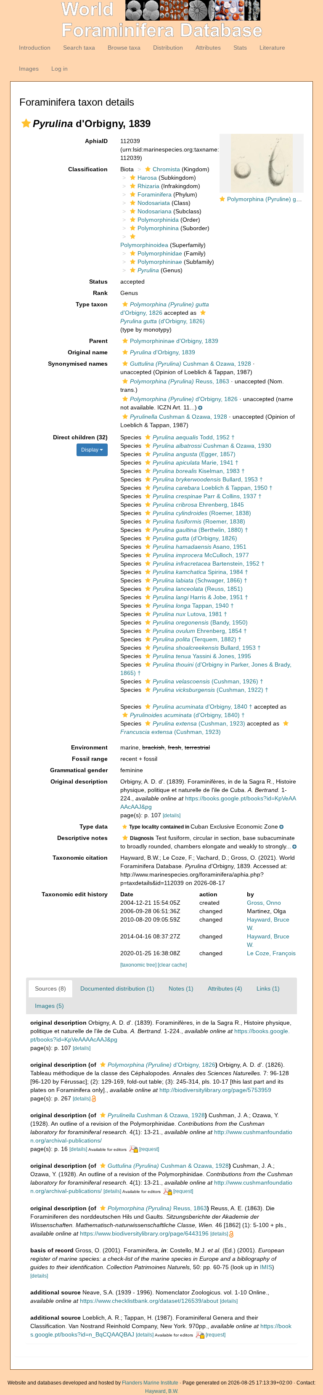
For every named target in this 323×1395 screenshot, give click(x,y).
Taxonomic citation (80, 857)
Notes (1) (181, 988)
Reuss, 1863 (179, 381)
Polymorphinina (158, 228)
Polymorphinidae (160, 253)
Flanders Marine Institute (150, 1383)
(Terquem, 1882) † (197, 639)
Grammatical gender (79, 770)
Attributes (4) (225, 988)
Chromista (166, 169)
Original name (88, 352)
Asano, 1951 (199, 546)
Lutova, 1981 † (190, 614)
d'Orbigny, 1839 (162, 352)
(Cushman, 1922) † (210, 689)
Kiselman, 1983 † (199, 471)
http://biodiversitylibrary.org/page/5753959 (215, 1090)
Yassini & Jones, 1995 (202, 656)
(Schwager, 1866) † (200, 580)
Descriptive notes (82, 837)
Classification (88, 169)
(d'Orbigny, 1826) (195, 538)
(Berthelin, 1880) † (200, 529)
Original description (79, 781)
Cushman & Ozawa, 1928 (190, 363)
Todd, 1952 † (194, 437)
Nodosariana (155, 211)
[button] (26, 123)
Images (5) (49, 1005)
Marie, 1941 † (195, 462)
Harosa (147, 177)
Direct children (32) (80, 437)
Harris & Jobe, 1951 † (200, 597)
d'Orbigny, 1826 (184, 399)
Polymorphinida (158, 219)
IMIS (266, 1267)
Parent (98, 340)
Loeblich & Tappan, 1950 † (213, 487)
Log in (59, 68)
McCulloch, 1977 (201, 555)
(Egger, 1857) (194, 454)
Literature (272, 47)
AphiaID (96, 141)
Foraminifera (155, 194)
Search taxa (79, 47)
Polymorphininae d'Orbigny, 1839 (174, 340)
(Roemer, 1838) (202, 513)
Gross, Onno (264, 902)
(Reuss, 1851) (198, 588)
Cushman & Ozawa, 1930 (212, 445)
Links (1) (268, 988)
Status (98, 281)
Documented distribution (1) (117, 988)
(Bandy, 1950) (200, 622)
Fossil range (90, 758)
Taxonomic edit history (75, 894)
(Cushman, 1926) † (208, 681)
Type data (93, 826)
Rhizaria (148, 186)
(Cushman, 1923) (199, 723)
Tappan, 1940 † (193, 605)
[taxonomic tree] (139, 965)
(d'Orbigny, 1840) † (187, 715)
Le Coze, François (271, 953)
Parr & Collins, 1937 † (207, 496)
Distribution (168, 47)
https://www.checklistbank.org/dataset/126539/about (149, 1300)
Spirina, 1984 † (200, 572)
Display (90, 450)
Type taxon (92, 304)
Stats (240, 47)
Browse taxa (124, 47)
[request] (149, 1149)
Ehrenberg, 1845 (198, 504)
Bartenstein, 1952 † (209, 563)
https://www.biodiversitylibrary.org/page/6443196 (144, 1233)
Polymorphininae (160, 261)
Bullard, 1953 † (208, 479)
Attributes (208, 47)
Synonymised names (78, 363)
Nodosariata (154, 202)
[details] (171, 815)
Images (29, 68)
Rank (100, 293)
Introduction (34, 47)
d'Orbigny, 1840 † (202, 706)
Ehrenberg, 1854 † (200, 630)
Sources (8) (50, 988)
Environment (89, 747)
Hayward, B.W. (161, 1391)
